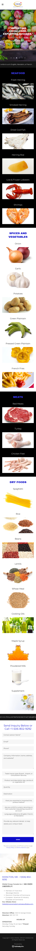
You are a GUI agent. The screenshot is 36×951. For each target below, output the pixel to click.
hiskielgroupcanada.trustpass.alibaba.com (18, 904)
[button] (3, 4)
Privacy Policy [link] (10, 847)
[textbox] (18, 735)
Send (18, 839)
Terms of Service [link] (21, 847)
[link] (18, 4)
